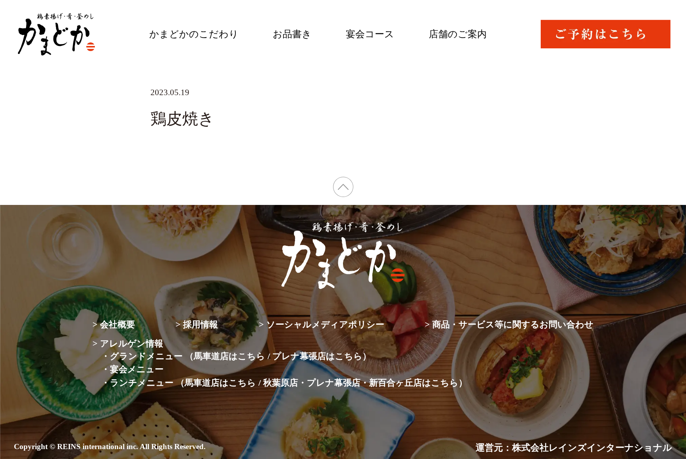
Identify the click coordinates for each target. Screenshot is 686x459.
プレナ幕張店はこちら (317, 356)
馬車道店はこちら (229, 356)
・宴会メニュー (132, 369)
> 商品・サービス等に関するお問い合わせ (509, 324)
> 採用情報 (196, 324)
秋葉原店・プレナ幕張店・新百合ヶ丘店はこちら (361, 383)
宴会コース (370, 34)
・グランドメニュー (142, 356)
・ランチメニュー (137, 383)
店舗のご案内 (458, 34)
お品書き (292, 34)
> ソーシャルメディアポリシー (321, 324)
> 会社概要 (113, 324)
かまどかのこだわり (194, 34)
